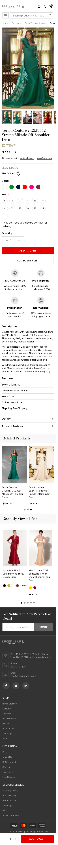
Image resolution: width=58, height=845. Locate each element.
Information (9, 746)
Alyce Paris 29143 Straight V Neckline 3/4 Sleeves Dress (14, 573)
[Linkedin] (25, 685)
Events (5, 723)
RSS (4, 810)
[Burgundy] (35, 588)
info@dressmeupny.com (23, 675)
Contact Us (8, 772)
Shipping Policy (10, 790)
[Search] (50, 15)
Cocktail (6, 713)
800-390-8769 (19, 666)
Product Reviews (12, 426)
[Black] (4, 585)
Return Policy (9, 800)
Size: (5, 194)
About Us (7, 757)
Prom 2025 (8, 728)
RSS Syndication (10, 762)
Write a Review (27, 158)
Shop (5, 697)
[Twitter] (15, 685)
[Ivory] (13, 585)
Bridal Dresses (9, 703)
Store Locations (10, 815)
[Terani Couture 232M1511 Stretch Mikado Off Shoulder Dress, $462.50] (14, 464)
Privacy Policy (9, 795)
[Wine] (17, 585)
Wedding (7, 733)
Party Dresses (9, 718)
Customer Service (13, 784)
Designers (7, 708)
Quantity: (7, 233)
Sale (4, 738)
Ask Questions (44, 158)
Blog (4, 752)
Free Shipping (9, 777)
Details (6, 418)
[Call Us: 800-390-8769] (44, 6)
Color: (6, 180)
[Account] (39, 6)
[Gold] (9, 585)
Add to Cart (27, 250)
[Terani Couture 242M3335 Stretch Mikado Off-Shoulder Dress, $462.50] (41, 464)
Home (5, 23)
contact (38, 222)
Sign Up (43, 627)
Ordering (7, 805)
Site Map (6, 767)
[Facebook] (6, 685)
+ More (23, 585)
